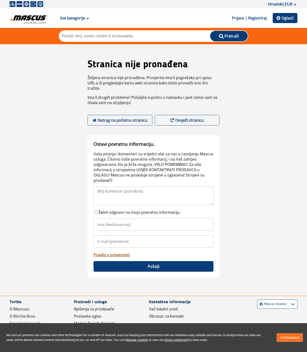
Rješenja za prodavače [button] (94, 309)
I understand (289, 337)
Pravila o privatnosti (112, 255)
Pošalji (153, 266)
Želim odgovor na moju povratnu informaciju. (139, 212)
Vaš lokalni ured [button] (163, 309)
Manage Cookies (136, 340)
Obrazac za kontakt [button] (166, 316)
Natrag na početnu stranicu (123, 120)
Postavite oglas (87, 316)
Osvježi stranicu (189, 120)
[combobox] (260, 304)
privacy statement (176, 340)
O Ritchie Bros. (23, 316)
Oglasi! (288, 18)
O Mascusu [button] (20, 309)
